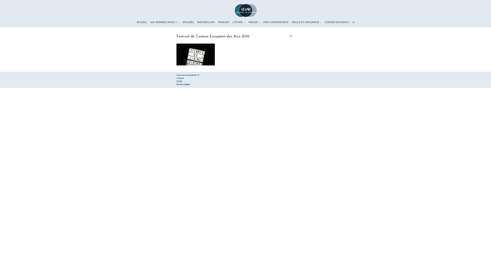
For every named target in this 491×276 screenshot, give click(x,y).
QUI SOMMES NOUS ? (163, 23)
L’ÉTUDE (238, 23)
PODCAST (223, 23)
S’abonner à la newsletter (186, 75)
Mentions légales (183, 84)
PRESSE (253, 23)
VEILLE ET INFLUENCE (305, 23)
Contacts (180, 78)
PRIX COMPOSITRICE (275, 23)
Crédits (179, 81)
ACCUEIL (142, 23)
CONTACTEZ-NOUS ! (337, 23)
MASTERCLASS (206, 23)
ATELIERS (188, 23)
